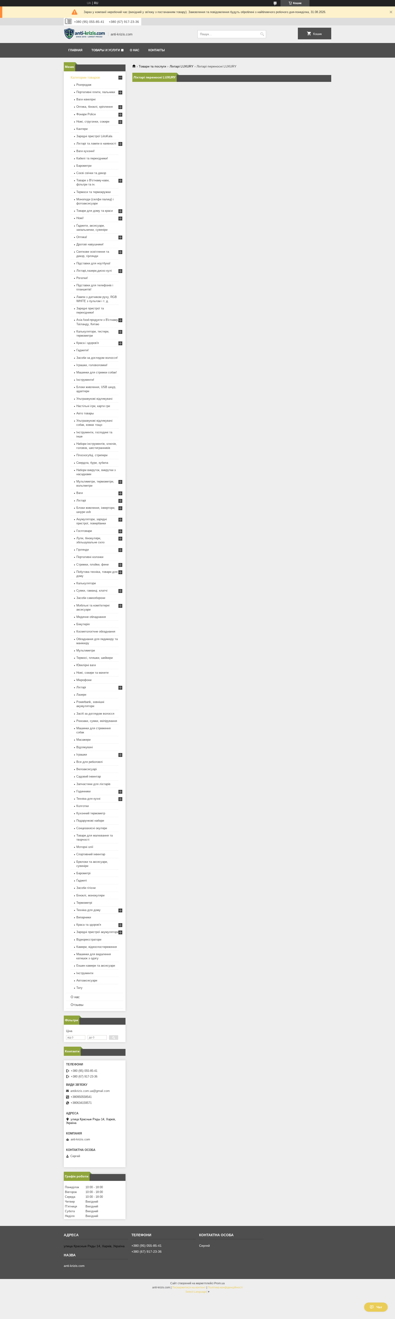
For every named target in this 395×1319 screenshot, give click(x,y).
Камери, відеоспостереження (96, 947)
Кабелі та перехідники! (92, 158)
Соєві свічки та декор (91, 173)
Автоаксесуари (86, 980)
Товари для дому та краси (94, 210)
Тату (79, 987)
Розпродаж (83, 84)
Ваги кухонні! (85, 151)
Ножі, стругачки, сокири (92, 121)
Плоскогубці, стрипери (91, 455)
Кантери (82, 129)
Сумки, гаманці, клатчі (91, 590)
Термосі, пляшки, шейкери (94, 658)
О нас (134, 50)
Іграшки (81, 754)
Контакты (156, 50)
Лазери (81, 694)
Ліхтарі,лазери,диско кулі (94, 270)
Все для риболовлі (89, 762)
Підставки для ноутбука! (93, 263)
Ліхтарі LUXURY (181, 66)
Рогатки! (82, 278)
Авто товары (85, 413)
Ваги (79, 493)
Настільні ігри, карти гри (93, 406)
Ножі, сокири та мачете (92, 672)
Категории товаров (85, 77)
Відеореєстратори (88, 939)
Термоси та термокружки (93, 192)
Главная (75, 50)
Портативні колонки (89, 557)
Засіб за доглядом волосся (95, 713)
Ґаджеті (81, 880)
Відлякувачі (84, 747)
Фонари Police (86, 114)
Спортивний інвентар (90, 854)
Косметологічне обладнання (95, 631)
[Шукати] (262, 34)
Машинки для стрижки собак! (96, 372)
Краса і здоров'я (87, 343)
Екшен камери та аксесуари (95, 965)
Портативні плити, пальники (95, 92)
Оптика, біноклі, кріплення (94, 106)
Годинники (83, 791)
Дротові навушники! (90, 244)
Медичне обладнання (91, 617)
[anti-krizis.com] (84, 34)
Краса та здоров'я (88, 924)
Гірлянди (82, 549)
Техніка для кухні (88, 798)
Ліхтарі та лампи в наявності (96, 143)
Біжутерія (83, 624)
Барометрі (83, 873)
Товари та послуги (152, 66)
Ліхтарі (81, 500)
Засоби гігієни (86, 888)
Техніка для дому (88, 910)
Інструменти (84, 973)
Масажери (83, 739)
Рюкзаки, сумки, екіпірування (96, 721)
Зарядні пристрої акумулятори (97, 932)
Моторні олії (84, 847)
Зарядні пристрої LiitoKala (94, 136)
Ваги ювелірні (86, 99)
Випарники (83, 917)
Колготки (82, 806)
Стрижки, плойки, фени (92, 564)
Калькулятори (86, 583)
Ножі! (80, 218)
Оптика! (81, 237)
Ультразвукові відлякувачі (94, 398)
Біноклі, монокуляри (90, 895)
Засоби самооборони (90, 598)
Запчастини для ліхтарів (93, 784)
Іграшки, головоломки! (91, 365)
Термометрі (84, 902)
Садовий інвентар (88, 776)
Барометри (83, 165)
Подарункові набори (90, 820)
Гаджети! (82, 350)
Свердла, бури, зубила (92, 462)
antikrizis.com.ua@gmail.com (90, 1091)
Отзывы (77, 1005)
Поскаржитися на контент (189, 1287)
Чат (379, 1307)
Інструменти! (85, 379)
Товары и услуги (105, 50)
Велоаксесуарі (86, 769)
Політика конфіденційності (225, 1287)
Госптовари (84, 531)
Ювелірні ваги (86, 665)
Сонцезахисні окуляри (91, 828)
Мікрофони (83, 680)
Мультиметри (85, 650)
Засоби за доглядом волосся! (97, 357)
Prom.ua (219, 1283)
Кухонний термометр (90, 813)
